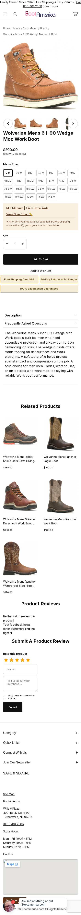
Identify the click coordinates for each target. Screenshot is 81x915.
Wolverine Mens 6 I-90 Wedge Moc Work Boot (30, 34)
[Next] (73, 123)
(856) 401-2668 (13, 824)
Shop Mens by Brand (35, 28)
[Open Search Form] (15, 14)
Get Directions (15, 900)
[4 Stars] (22, 660)
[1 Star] (6, 660)
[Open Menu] (5, 14)
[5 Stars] (28, 660)
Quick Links (11, 742)
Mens (16, 28)
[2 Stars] (11, 660)
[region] (40, 123)
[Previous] (8, 123)
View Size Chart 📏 (19, 214)
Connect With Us (15, 752)
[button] (20, 123)
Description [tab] (13, 315)
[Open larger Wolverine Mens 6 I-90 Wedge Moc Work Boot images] (40, 76)
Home (6, 28)
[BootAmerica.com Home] (40, 13)
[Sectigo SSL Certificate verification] (14, 784)
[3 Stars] (17, 660)
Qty (5, 235)
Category (9, 733)
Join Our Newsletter (17, 762)
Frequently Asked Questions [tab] (26, 323)
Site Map (9, 794)
